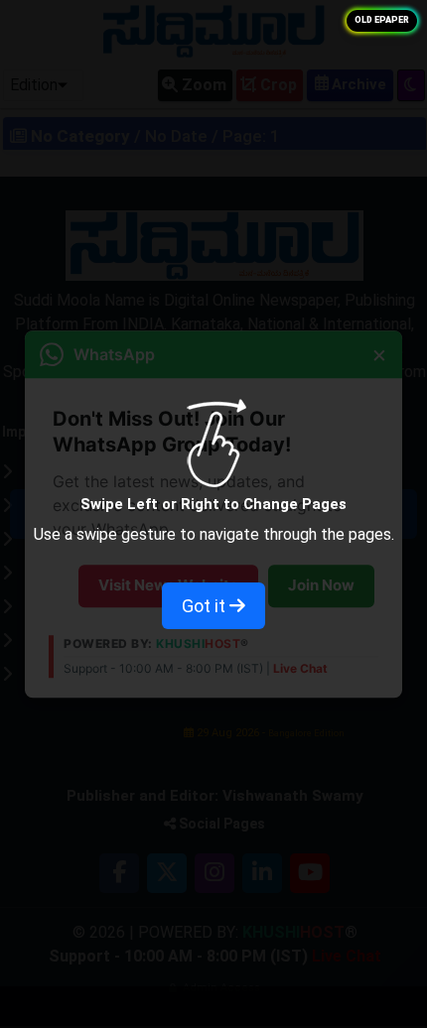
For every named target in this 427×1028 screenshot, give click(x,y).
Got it (205, 605)
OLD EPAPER (382, 20)
